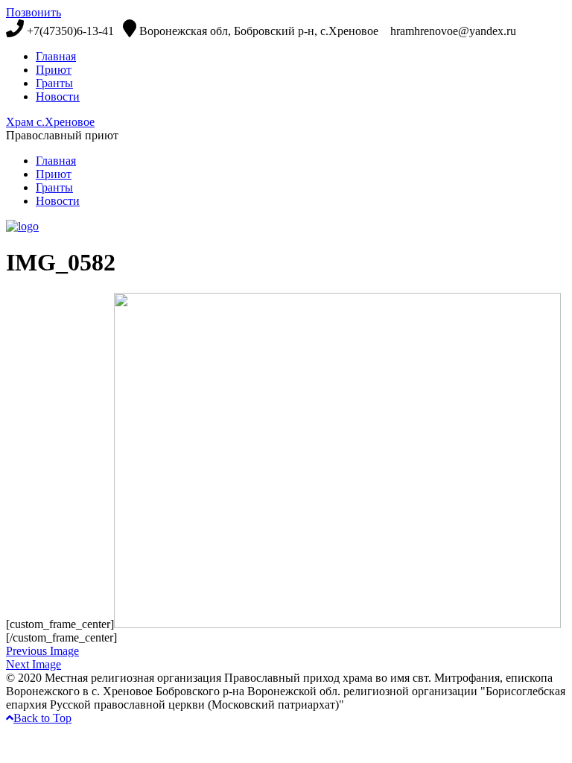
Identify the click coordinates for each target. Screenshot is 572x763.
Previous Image (42, 651)
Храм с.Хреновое (50, 121)
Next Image (33, 664)
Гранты (54, 83)
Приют (54, 69)
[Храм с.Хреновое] (22, 226)
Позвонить (33, 12)
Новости (58, 96)
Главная (56, 56)
